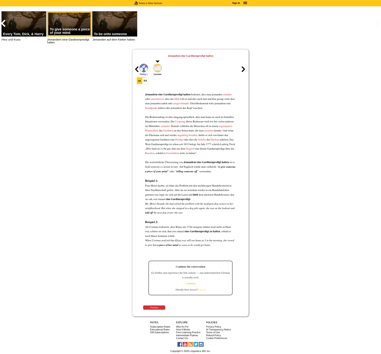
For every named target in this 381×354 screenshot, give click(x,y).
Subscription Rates (160, 326)
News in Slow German (140, 3)
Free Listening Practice (188, 332)
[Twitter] (195, 344)
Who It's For (182, 326)
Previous (154, 307)
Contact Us (182, 338)
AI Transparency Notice (218, 329)
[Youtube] (185, 344)
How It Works (183, 329)
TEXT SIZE (141, 77)
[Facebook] (179, 344)
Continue (190, 283)
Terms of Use (213, 332)
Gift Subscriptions (159, 332)
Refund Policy (213, 335)
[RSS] (190, 344)
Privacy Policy (213, 326)
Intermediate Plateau (187, 335)
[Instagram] (201, 344)
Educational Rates (160, 329)
